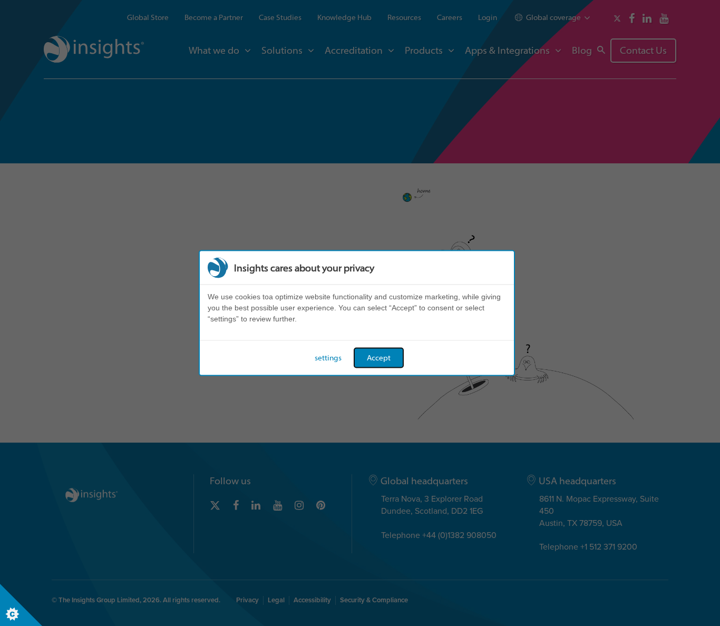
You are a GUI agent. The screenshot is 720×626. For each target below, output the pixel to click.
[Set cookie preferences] (21, 605)
